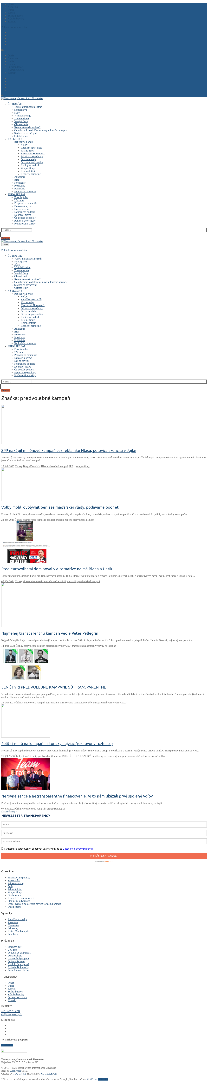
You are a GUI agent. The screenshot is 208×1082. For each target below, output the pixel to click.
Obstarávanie (14, 895)
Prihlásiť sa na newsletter (14, 27)
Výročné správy (16, 994)
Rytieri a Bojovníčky (18, 967)
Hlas (43, 466)
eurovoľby (72, 581)
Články (18, 466)
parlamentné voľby (137, 756)
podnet (50, 519)
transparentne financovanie (59, 702)
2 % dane (12, 949)
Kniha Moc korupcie (18, 931)
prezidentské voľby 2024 (59, 645)
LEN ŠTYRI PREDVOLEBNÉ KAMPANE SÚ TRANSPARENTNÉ (53, 687)
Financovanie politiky (19, 877)
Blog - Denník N (31, 466)
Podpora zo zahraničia (19, 952)
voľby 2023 (120, 702)
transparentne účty (83, 702)
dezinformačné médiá (55, 581)
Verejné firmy (15, 892)
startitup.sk (59, 808)
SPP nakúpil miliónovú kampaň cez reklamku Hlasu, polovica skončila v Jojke (68, 450)
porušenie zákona (63, 519)
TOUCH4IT (19, 1073)
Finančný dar (14, 946)
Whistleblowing (16, 883)
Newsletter (13, 925)
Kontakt (12, 1000)
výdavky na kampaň (105, 645)
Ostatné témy (14, 906)
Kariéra (11, 988)
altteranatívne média (33, 581)
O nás (11, 982)
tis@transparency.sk (11, 1014)
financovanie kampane (34, 519)
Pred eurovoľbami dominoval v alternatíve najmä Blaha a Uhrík (56, 569)
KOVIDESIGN (49, 1073)
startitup (50, 808)
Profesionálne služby (18, 970)
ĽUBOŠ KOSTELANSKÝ (76, 756)
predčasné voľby (156, 756)
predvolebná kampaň (57, 466)
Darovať (5, 238)
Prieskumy (13, 928)
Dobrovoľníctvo (16, 961)
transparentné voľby (103, 702)
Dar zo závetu (15, 955)
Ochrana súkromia (17, 997)
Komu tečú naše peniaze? (21, 898)
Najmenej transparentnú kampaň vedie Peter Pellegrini (50, 633)
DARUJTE (7, 1045)
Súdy (10, 886)
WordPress (15, 1070)
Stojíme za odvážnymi (19, 901)
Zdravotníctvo (15, 889)
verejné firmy (83, 466)
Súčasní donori (15, 991)
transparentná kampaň (83, 645)
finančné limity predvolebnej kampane (42, 756)
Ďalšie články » (9, 811)
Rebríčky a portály (17, 919)
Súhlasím (103, 1079)
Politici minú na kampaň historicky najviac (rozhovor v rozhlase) (57, 743)
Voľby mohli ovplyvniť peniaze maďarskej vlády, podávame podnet (60, 507)
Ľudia (11, 985)
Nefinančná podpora (18, 958)
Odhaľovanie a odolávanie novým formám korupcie (34, 903)
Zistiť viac (92, 1079)
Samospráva (14, 880)
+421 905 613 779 (10, 1011)
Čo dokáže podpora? (18, 964)
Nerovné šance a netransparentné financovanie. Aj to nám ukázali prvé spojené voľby (77, 796)
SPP (71, 466)
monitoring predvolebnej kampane (109, 756)
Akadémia (13, 922)
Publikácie (13, 934)
